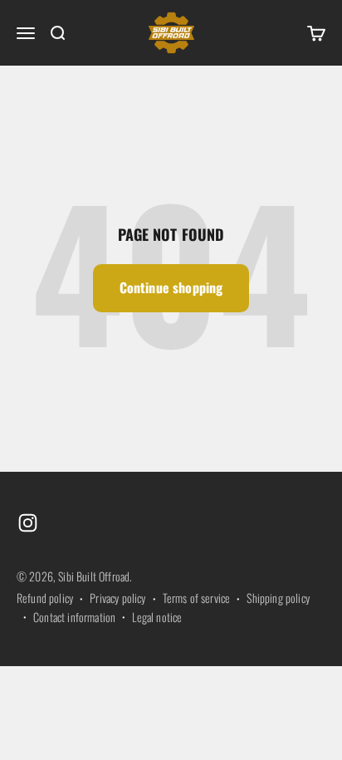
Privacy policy (117, 597)
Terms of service (197, 597)
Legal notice (157, 616)
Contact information (74, 616)
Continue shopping (171, 287)
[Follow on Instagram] (28, 523)
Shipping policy (278, 597)
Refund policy (45, 597)
